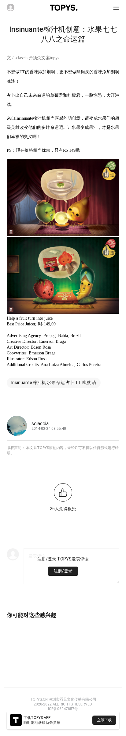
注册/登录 (63, 570)
